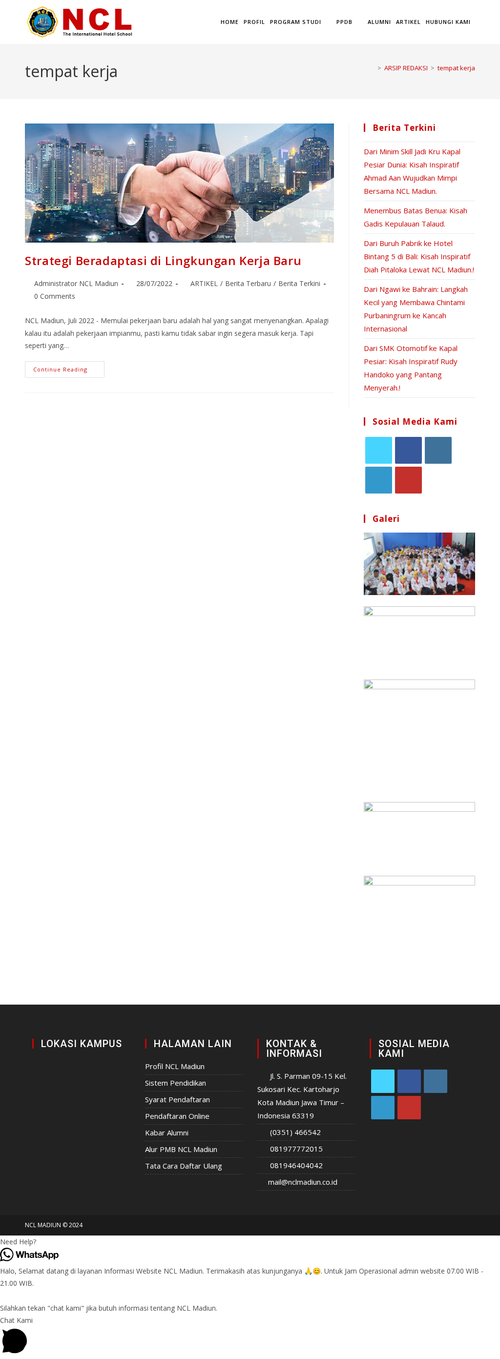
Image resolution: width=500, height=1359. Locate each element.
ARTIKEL (204, 283)
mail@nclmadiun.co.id (302, 1182)
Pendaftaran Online (177, 1116)
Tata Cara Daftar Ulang (183, 1166)
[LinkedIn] (378, 480)
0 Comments (54, 296)
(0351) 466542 (295, 1132)
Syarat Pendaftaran (177, 1099)
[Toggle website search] (477, 22)
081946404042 (296, 1165)
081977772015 (296, 1148)
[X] (378, 450)
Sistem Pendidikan (175, 1083)
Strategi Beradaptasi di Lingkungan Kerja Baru (163, 260)
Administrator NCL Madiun (76, 283)
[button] (250, 1241)
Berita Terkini (299, 283)
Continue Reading (68, 367)
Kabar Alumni (166, 1132)
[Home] (372, 67)
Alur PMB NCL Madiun (181, 1149)
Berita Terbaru (248, 283)
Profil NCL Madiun (175, 1066)
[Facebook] (408, 450)
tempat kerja (456, 67)
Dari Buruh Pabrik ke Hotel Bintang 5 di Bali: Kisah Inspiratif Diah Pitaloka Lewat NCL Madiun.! (419, 256)
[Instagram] (438, 450)
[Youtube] (408, 480)
